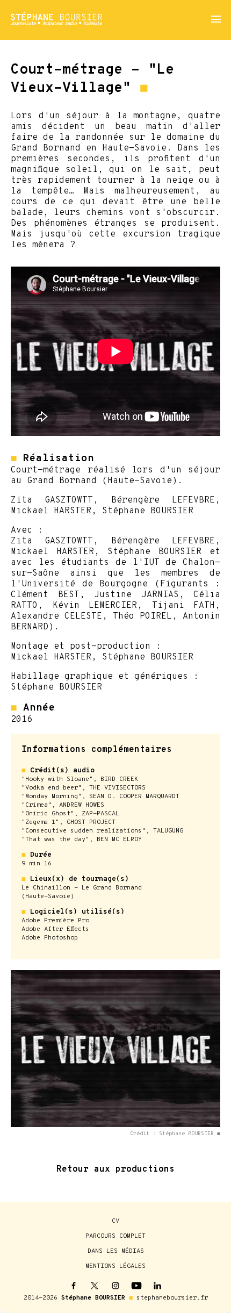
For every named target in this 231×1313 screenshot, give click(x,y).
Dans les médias (116, 1251)
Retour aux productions (115, 1169)
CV (115, 1221)
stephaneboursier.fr (172, 1298)
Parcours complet (115, 1236)
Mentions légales (115, 1266)
